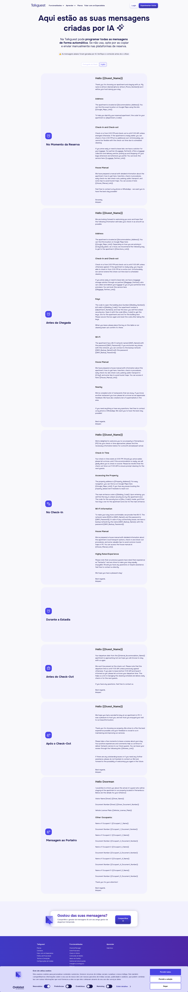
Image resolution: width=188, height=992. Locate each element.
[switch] (69, 986)
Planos (80, 5)
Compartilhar (123, 919)
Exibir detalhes (122, 986)
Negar (165, 986)
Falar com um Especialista (94, 5)
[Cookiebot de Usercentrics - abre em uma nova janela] (18, 987)
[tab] (90, 64)
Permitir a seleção (165, 979)
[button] (56, 5)
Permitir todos (165, 972)
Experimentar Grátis (148, 5)
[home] (37, 5)
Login (134, 5)
